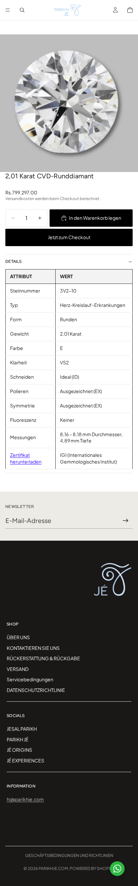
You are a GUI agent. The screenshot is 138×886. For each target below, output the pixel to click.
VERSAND (17, 669)
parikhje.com (53, 868)
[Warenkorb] (130, 10)
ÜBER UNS (18, 637)
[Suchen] (22, 10)
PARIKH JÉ (17, 739)
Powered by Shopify (92, 868)
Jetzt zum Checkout (69, 237)
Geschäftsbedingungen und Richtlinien (69, 855)
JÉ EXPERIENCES (25, 760)
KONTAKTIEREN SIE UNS (33, 648)
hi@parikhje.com (25, 799)
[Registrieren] (126, 521)
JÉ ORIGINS (19, 750)
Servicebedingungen (30, 680)
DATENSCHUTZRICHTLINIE (36, 690)
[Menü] (7, 10)
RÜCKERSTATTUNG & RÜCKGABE (43, 658)
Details (13, 261)
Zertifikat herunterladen (26, 458)
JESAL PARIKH (22, 729)
